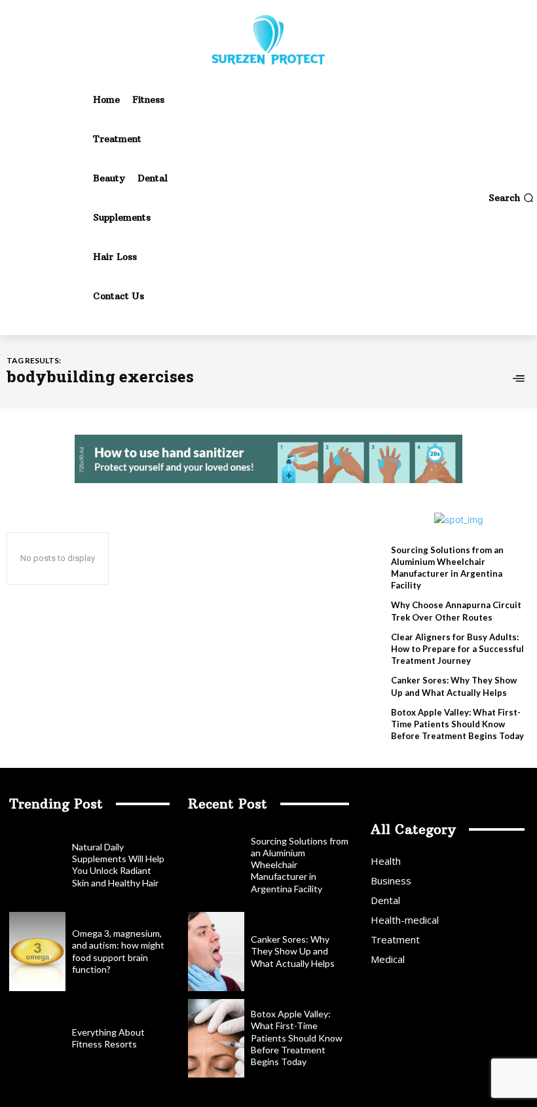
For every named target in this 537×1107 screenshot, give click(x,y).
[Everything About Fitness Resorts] (37, 1038)
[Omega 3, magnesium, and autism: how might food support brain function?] (37, 951)
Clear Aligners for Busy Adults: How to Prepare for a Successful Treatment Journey (457, 649)
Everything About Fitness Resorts (108, 1037)
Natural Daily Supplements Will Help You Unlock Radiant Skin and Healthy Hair (118, 864)
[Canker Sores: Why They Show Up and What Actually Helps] (216, 951)
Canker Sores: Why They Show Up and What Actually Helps (293, 951)
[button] (511, 197)
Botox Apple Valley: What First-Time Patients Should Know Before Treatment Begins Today (457, 724)
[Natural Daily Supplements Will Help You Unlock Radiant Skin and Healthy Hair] (37, 865)
